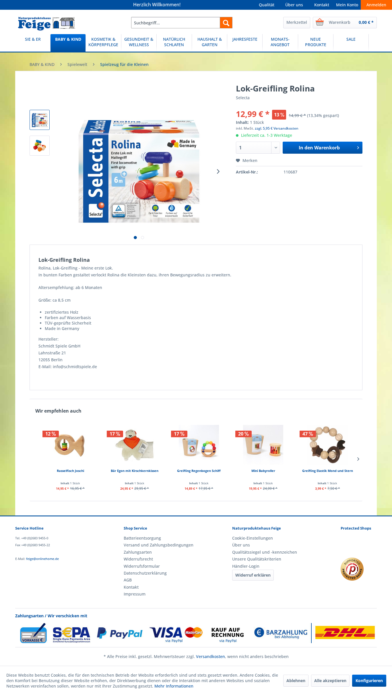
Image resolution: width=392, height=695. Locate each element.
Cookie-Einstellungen (252, 538)
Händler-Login (245, 566)
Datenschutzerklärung (145, 573)
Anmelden (376, 4)
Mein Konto (347, 4)
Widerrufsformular (142, 566)
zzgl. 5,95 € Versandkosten (276, 128)
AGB (128, 580)
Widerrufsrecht (138, 559)
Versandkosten (210, 656)
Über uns (294, 4)
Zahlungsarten (138, 552)
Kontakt (321, 4)
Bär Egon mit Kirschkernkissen (134, 470)
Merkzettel (296, 22)
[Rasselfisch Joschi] (70, 445)
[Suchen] (226, 22)
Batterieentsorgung (142, 538)
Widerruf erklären (253, 575)
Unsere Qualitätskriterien (256, 559)
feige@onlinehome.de (42, 559)
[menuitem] (181, 22)
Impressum (134, 594)
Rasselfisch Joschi (70, 470)
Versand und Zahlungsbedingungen (158, 545)
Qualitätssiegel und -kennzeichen (264, 552)
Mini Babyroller (263, 470)
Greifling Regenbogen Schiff (199, 470)
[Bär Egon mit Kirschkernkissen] (134, 445)
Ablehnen (295, 680)
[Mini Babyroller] (263, 445)
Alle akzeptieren (330, 680)
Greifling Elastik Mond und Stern (327, 470)
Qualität (266, 4)
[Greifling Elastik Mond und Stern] (327, 445)
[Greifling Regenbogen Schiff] (198, 445)
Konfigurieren (369, 680)
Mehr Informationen (173, 686)
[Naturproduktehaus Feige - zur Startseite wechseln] (46, 24)
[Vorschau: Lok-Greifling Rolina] (40, 120)
